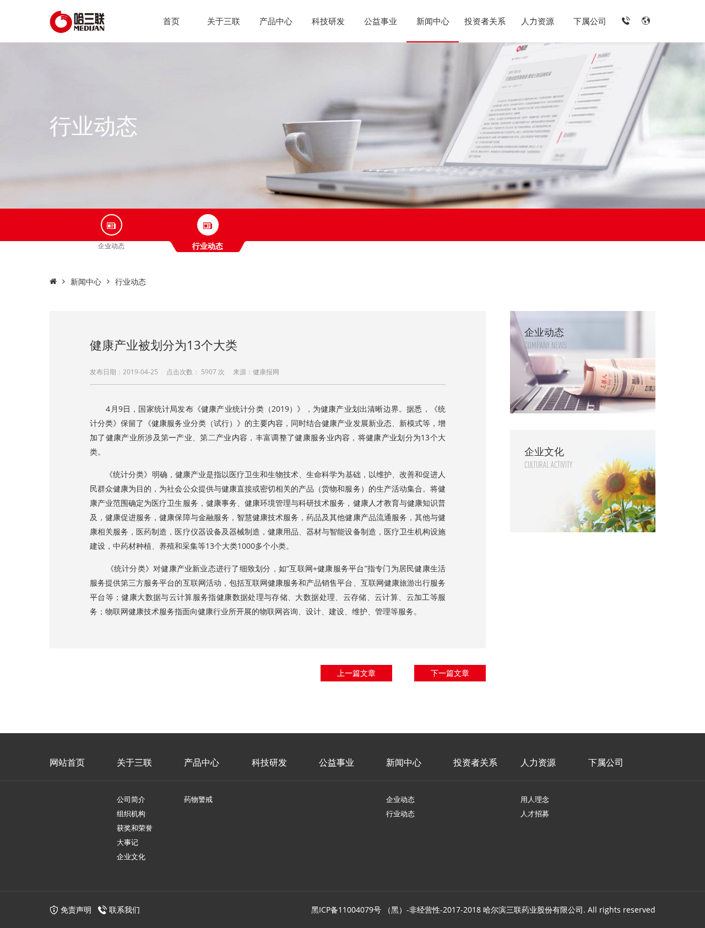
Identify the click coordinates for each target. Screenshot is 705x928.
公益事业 (380, 20)
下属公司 (589, 20)
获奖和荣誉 (135, 828)
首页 (171, 20)
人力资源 (537, 20)
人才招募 (534, 813)
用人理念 (534, 799)
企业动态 (400, 799)
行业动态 (130, 281)
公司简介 (131, 799)
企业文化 (131, 856)
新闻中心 (432, 20)
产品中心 (275, 20)
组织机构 (131, 813)
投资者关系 (485, 20)
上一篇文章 (356, 673)
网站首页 (67, 762)
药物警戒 (198, 799)
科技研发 (328, 20)
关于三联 (223, 20)
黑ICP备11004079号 (346, 909)
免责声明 (74, 909)
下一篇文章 (450, 673)
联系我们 (124, 909)
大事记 (127, 842)
